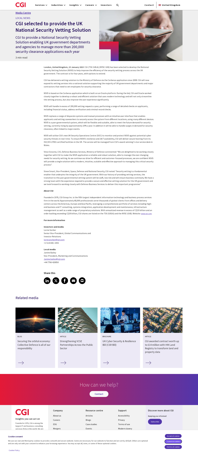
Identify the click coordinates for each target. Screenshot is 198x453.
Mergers (57, 428)
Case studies (91, 424)
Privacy (121, 420)
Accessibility (124, 415)
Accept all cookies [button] (173, 436)
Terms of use (124, 424)
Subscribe (155, 421)
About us (57, 415)
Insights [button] (74, 5)
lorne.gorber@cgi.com (54, 239)
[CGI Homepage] (20, 4)
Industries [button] (57, 5)
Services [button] (40, 5)
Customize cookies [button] (173, 441)
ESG (55, 424)
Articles (89, 415)
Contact (149, 5)
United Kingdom (171, 5)
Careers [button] (89, 5)
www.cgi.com (146, 213)
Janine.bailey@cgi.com (54, 259)
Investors (106, 5)
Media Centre (23, 12)
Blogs (88, 420)
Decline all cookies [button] (173, 447)
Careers (56, 420)
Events (89, 428)
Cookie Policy (14, 450)
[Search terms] (117, 5)
